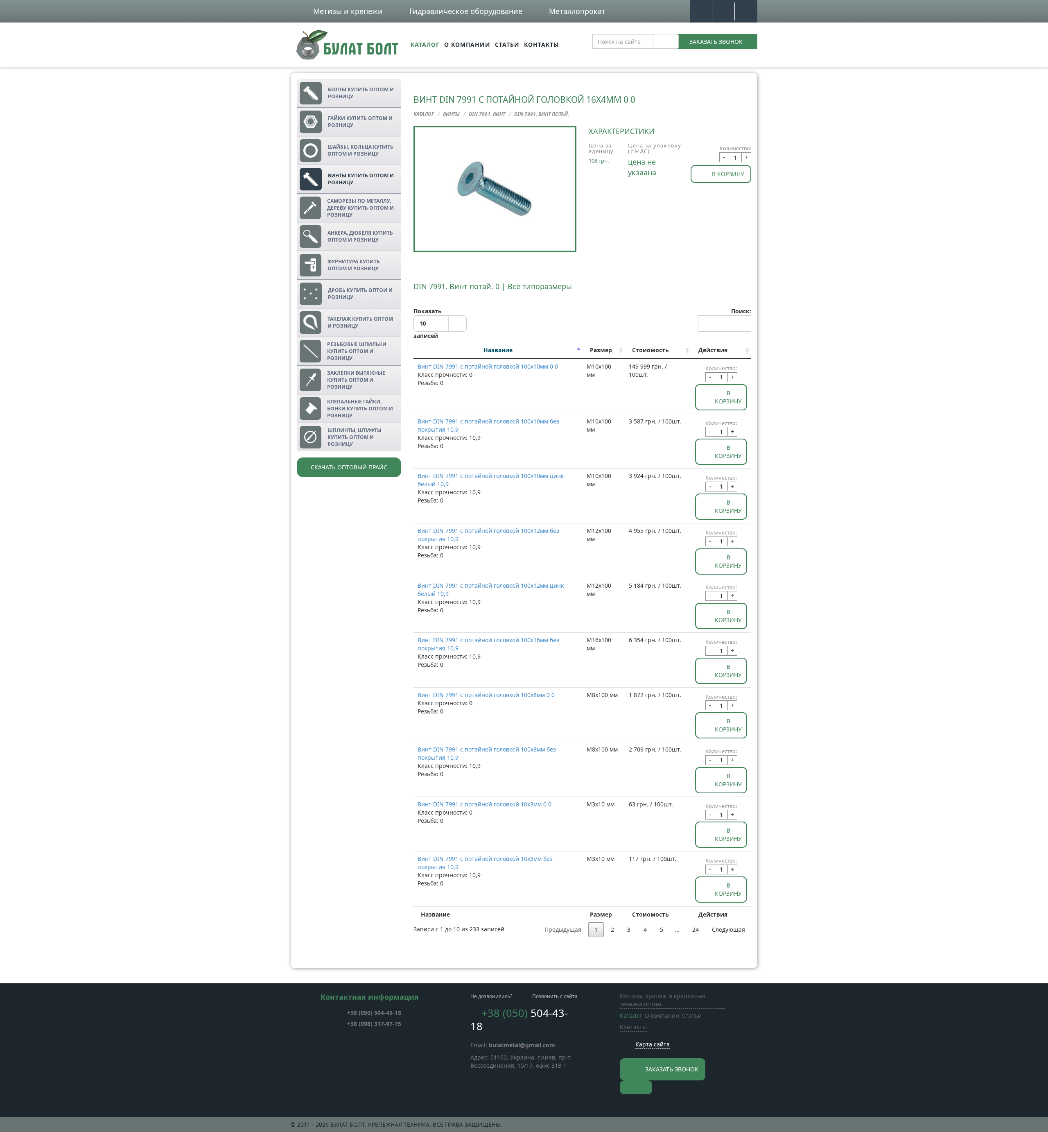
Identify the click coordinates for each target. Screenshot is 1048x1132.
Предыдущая (562, 929)
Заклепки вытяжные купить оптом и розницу (356, 379)
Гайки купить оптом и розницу (360, 122)
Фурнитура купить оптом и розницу (354, 265)
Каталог (425, 44)
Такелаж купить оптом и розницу (360, 322)
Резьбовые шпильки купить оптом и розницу (356, 351)
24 (695, 929)
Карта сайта (652, 1044)
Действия (712, 350)
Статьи (507, 44)
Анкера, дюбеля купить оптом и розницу (360, 236)
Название (498, 350)
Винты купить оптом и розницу (361, 179)
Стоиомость (650, 350)
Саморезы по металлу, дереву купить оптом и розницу (360, 207)
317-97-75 (374, 1024)
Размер (601, 350)
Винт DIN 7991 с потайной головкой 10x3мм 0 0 (484, 804)
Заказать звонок (716, 41)
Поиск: (741, 311)
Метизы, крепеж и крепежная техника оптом (662, 1000)
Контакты (541, 44)
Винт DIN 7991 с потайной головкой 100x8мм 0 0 (486, 695)
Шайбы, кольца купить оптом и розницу (360, 150)
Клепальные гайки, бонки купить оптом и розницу (360, 408)
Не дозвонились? (491, 996)
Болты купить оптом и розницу (361, 93)
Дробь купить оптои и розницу (360, 294)
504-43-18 (374, 1013)
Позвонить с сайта (555, 996)
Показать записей (427, 323)
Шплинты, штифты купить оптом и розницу (355, 437)
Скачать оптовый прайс (349, 467)
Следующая (728, 929)
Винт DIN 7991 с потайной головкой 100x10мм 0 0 (488, 366)
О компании (467, 44)
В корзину (728, 174)
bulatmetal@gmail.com (522, 1045)
